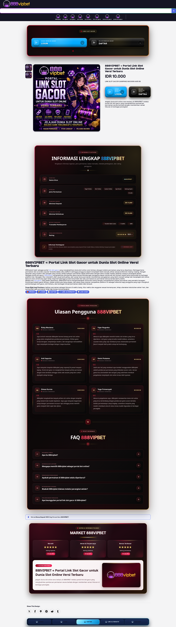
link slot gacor (54, 270)
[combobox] (86, 10)
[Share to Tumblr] (57, 611)
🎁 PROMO (31, 292)
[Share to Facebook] (35, 611)
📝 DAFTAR (52, 292)
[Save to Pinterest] (46, 611)
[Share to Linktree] (40, 611)
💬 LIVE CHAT (83, 292)
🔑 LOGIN (41, 292)
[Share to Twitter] (29, 611)
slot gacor (37, 280)
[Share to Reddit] (52, 611)
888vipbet (48, 275)
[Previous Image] (34, 98)
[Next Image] (98, 98)
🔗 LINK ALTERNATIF (67, 292)
